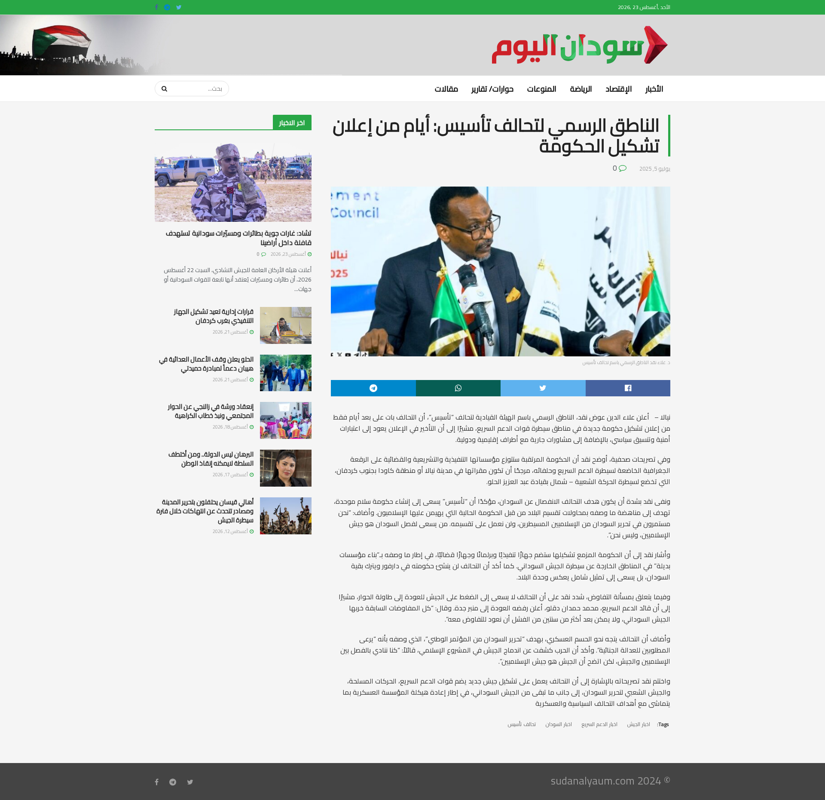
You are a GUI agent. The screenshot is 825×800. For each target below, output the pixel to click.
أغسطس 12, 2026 (231, 531)
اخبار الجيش (638, 724)
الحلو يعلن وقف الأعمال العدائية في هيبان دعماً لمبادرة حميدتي (206, 363)
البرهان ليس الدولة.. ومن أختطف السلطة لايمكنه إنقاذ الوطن (211, 458)
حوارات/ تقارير (492, 88)
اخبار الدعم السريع (599, 724)
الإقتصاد (619, 88)
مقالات (446, 88)
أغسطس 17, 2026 (231, 474)
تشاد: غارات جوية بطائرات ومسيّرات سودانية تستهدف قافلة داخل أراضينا (239, 238)
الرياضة (581, 88)
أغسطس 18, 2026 (231, 427)
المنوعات (541, 88)
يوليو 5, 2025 (654, 168)
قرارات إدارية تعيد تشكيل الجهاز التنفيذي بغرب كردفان (214, 316)
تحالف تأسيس (522, 724)
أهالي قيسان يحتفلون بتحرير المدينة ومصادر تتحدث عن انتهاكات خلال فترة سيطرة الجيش (205, 511)
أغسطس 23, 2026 (289, 254)
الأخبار (654, 88)
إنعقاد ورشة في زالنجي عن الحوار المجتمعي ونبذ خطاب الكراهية (211, 411)
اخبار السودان (559, 724)
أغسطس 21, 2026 (231, 332)
